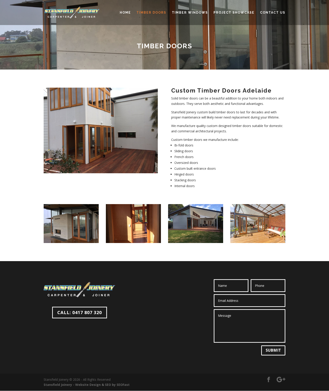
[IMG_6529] (133, 242)
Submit (273, 350)
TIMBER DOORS (151, 12)
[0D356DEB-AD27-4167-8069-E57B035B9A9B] (195, 242)
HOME (125, 12)
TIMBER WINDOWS (190, 12)
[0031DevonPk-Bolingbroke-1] (257, 242)
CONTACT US (272, 12)
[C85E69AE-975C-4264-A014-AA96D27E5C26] (71, 242)
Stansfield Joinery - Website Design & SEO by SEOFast (87, 385)
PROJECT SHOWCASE (234, 12)
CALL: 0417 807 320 (79, 312)
